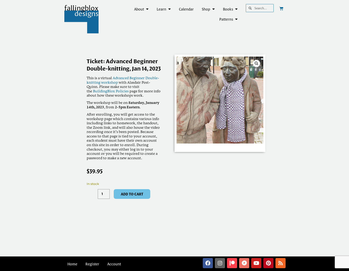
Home (72, 264)
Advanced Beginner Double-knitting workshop (123, 80)
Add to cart (132, 194)
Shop (206, 9)
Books (228, 9)
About (139, 9)
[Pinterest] (268, 263)
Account (114, 264)
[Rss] (280, 263)
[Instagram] (220, 263)
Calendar (186, 9)
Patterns (226, 19)
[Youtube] (256, 263)
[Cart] (281, 8)
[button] (256, 63)
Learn (161, 9)
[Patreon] (232, 263)
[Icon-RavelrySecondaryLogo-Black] (244, 263)
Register (92, 264)
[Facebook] (208, 263)
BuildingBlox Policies (111, 91)
